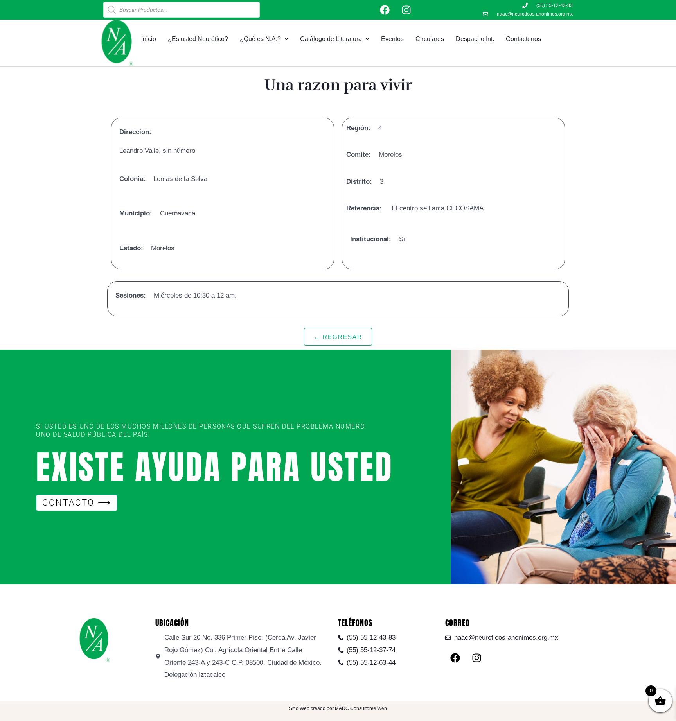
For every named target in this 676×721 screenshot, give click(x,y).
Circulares (429, 39)
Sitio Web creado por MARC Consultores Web (338, 708)
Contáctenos (523, 39)
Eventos (392, 39)
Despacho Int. (475, 39)
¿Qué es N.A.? (260, 39)
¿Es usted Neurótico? (198, 39)
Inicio (148, 39)
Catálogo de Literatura (331, 39)
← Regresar (338, 337)
